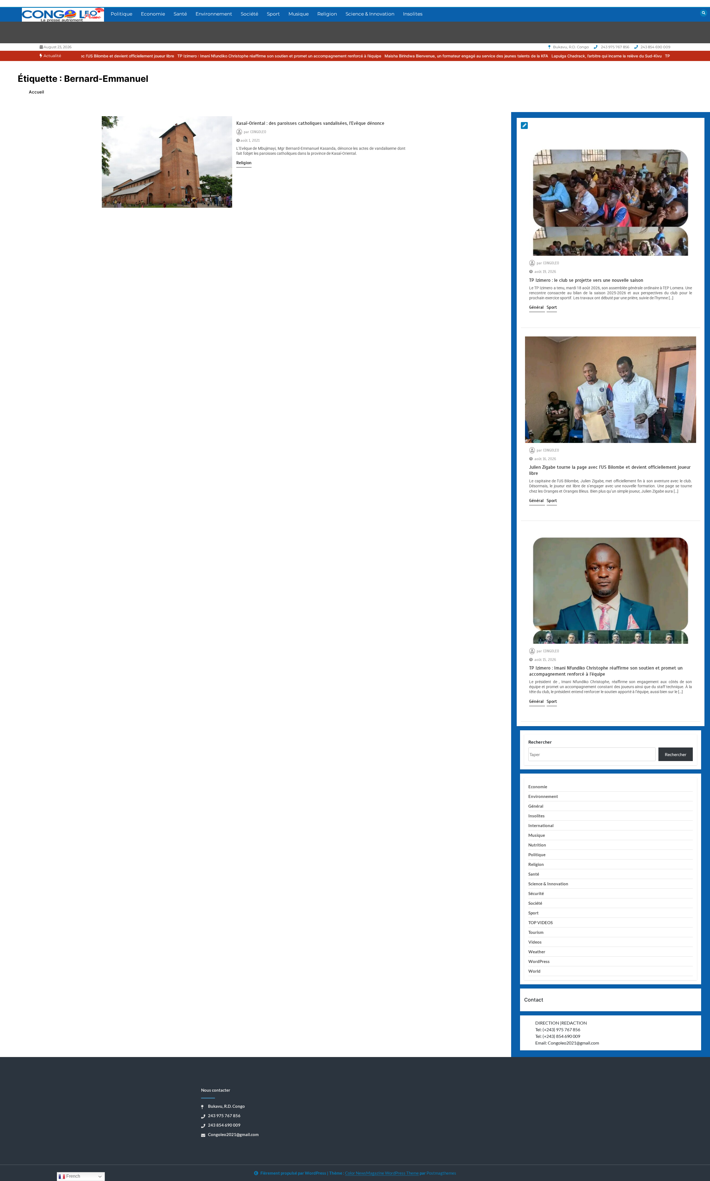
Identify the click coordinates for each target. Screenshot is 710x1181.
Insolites (412, 14)
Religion (327, 14)
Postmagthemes (441, 1172)
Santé (180, 14)
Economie (153, 14)
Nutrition (537, 844)
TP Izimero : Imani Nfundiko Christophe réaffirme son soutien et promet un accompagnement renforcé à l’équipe (207, 56)
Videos (535, 941)
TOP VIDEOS (540, 922)
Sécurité (536, 893)
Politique (121, 14)
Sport (273, 14)
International (541, 825)
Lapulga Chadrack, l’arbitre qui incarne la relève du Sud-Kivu (535, 56)
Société (249, 14)
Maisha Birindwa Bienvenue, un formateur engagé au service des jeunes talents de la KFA (394, 56)
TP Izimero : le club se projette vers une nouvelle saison (643, 56)
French (72, 1176)
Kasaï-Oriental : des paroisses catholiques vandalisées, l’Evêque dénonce (310, 123)
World (534, 971)
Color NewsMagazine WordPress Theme (382, 1172)
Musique (298, 14)
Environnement (214, 14)
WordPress (539, 961)
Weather (536, 951)
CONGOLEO (258, 132)
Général (537, 307)
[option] (207, 56)
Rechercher (540, 741)
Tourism (536, 932)
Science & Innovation (370, 14)
